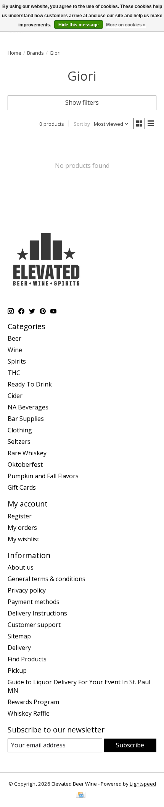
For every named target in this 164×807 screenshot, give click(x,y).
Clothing (20, 430)
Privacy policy (27, 590)
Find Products (27, 659)
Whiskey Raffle (29, 713)
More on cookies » (126, 25)
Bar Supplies (26, 418)
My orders (22, 527)
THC (14, 373)
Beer (14, 338)
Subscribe (130, 745)
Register (20, 516)
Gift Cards (22, 487)
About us (21, 567)
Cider (15, 395)
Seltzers (19, 441)
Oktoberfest (25, 464)
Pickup (17, 670)
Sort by (82, 123)
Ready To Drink (30, 384)
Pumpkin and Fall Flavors (43, 476)
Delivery (19, 647)
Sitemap (19, 636)
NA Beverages (28, 407)
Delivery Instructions (37, 613)
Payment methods (33, 602)
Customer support (34, 624)
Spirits (17, 361)
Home (14, 52)
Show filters (82, 102)
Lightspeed (143, 783)
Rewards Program (33, 702)
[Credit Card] (80, 795)
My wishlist (23, 539)
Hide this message (78, 25)
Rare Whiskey (27, 453)
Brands (35, 52)
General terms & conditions (46, 579)
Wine (15, 350)
